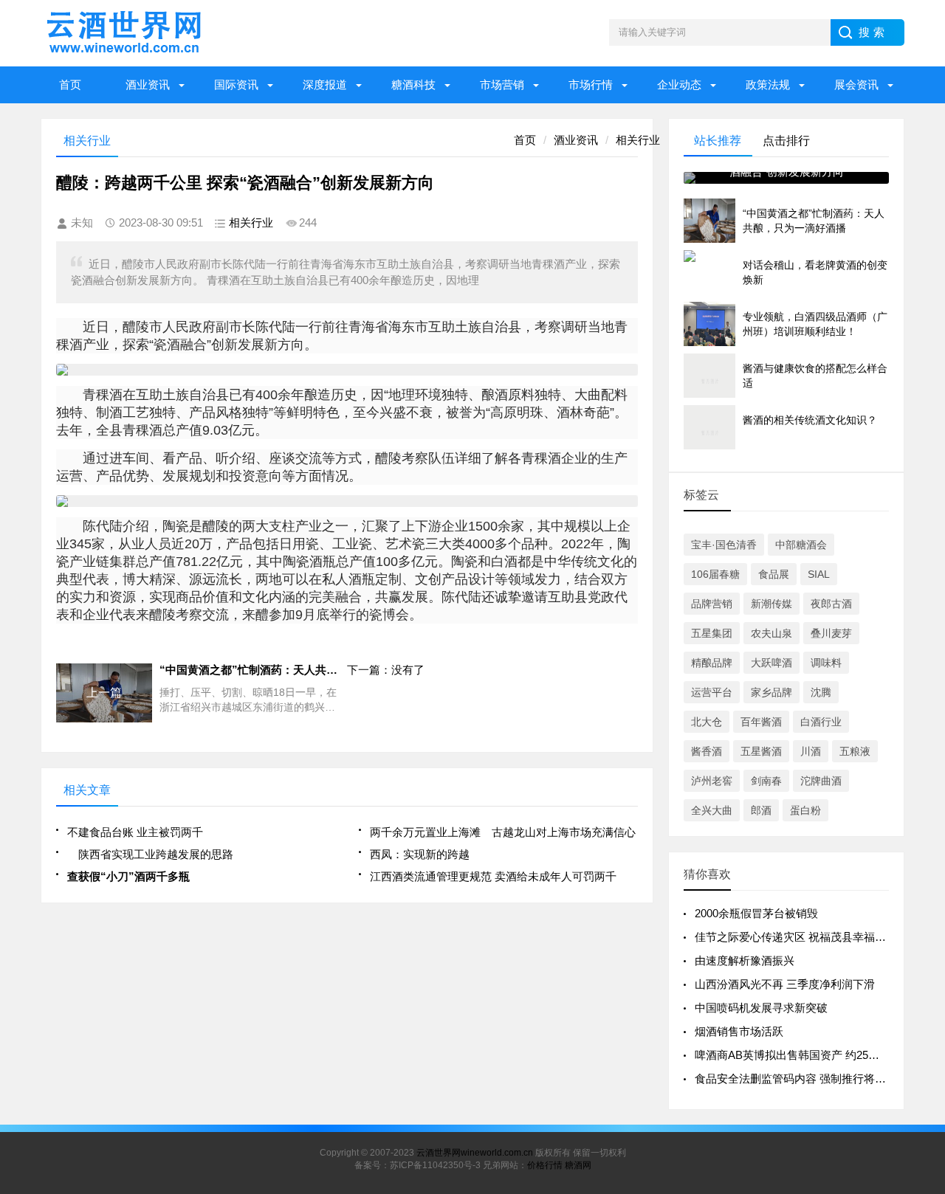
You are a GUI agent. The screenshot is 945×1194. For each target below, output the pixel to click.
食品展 (773, 574)
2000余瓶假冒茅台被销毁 (756, 913)
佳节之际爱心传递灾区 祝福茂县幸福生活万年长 (812, 937)
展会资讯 (856, 84)
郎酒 (761, 810)
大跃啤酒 (771, 663)
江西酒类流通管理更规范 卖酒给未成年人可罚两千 (493, 876)
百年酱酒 (761, 722)
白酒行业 (821, 722)
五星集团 (711, 633)
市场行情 (590, 84)
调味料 (826, 663)
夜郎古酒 (831, 604)
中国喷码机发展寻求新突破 (761, 1007)
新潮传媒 (771, 604)
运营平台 (711, 692)
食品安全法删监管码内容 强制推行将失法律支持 (812, 1078)
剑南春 (766, 781)
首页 (70, 84)
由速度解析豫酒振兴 (744, 960)
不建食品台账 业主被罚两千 (135, 832)
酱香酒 (706, 751)
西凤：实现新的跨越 (420, 854)
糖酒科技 (413, 84)
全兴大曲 (711, 810)
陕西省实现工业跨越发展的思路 (150, 854)
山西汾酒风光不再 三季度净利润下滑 (785, 984)
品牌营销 (711, 604)
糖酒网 (578, 1165)
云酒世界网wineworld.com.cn (474, 1153)
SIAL (819, 574)
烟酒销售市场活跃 (739, 1031)
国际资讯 (236, 84)
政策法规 (768, 84)
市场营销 (502, 84)
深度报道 (325, 84)
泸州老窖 (711, 781)
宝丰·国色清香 (724, 545)
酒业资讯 (148, 84)
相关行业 (638, 140)
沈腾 (821, 692)
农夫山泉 (771, 633)
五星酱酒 (761, 751)
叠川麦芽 (831, 633)
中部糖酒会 (801, 545)
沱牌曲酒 (821, 781)
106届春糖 (715, 574)
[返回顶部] (929, 1058)
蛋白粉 (805, 810)
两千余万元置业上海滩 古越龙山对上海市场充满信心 (503, 832)
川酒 (810, 751)
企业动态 (679, 84)
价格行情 (545, 1165)
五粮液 (854, 751)
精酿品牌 (711, 663)
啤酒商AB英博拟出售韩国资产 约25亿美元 (798, 1055)
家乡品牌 (771, 692)
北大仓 (706, 722)
